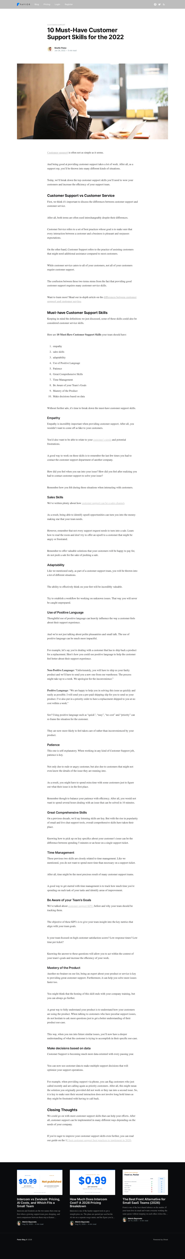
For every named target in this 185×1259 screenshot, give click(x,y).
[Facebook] (155, 4)
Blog (37, 4)
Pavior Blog (21, 1240)
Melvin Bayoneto (29, 1222)
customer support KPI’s (81, 906)
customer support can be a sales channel (103, 503)
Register (69, 4)
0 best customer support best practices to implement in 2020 (99, 1140)
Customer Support (56, 25)
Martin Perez (60, 48)
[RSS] (163, 4)
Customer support (57, 152)
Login (57, 4)
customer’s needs (102, 439)
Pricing (47, 4)
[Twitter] (159, 4)
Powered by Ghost (160, 1240)
